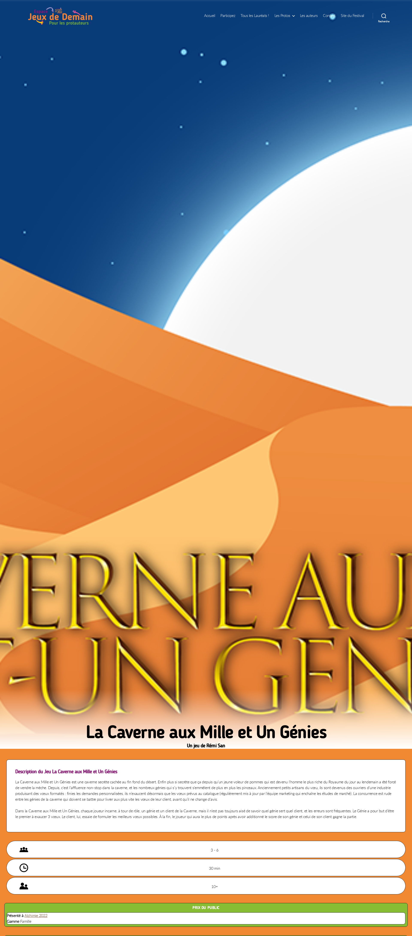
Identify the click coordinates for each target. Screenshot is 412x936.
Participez (227, 15)
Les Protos (282, 15)
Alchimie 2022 (35, 915)
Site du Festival (352, 15)
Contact (329, 15)
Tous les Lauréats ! (255, 15)
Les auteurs (309, 15)
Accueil (209, 15)
